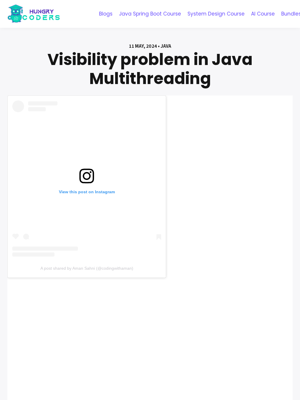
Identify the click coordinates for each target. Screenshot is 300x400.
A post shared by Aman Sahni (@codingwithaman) (86, 268)
